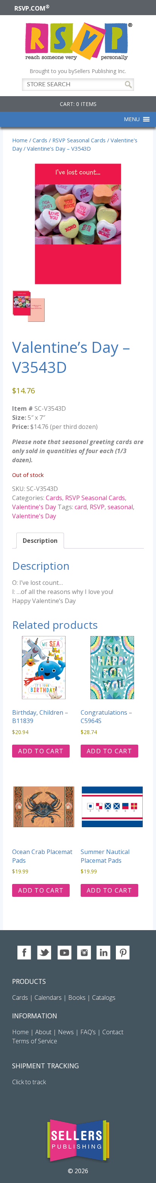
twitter (44, 952)
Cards (40, 140)
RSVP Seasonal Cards (79, 140)
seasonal (120, 507)
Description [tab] (40, 540)
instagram (83, 952)
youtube (64, 952)
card (81, 507)
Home (20, 140)
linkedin (103, 952)
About (43, 1032)
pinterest (123, 952)
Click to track (29, 1082)
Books (77, 997)
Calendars (48, 997)
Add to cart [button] (41, 751)
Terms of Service (34, 1041)
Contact (112, 1032)
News (66, 1032)
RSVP (97, 507)
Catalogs (103, 997)
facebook (24, 952)
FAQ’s (88, 1032)
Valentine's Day (34, 507)
